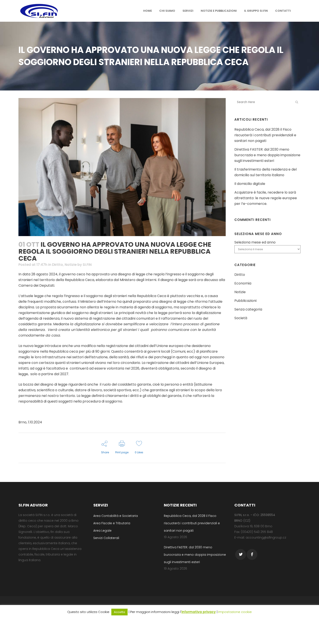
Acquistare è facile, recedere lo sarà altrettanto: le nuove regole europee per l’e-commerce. (265, 198)
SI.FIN (87, 264)
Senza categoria (248, 309)
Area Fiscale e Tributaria (111, 523)
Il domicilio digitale (249, 183)
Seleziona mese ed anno (255, 242)
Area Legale (102, 530)
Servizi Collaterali (106, 538)
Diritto (57, 264)
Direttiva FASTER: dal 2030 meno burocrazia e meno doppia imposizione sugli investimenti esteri (267, 155)
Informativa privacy (198, 612)
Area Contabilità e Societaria (115, 516)
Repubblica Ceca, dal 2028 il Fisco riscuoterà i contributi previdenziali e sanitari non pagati (265, 135)
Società (240, 318)
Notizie (71, 264)
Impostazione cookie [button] (235, 612)
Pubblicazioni (245, 300)
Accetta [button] (119, 612)
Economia (242, 283)
